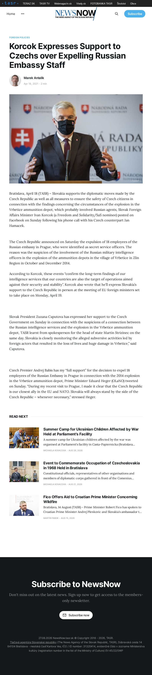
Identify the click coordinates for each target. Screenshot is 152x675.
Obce (133, 3)
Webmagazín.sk (63, 3)
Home (11, 14)
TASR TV (44, 3)
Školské (121, 3)
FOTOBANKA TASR (101, 3)
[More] (22, 14)
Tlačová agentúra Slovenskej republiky (33, 642)
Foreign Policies (19, 37)
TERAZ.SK (29, 3)
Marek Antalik (34, 78)
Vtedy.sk (81, 3)
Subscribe (135, 14)
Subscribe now (79, 615)
